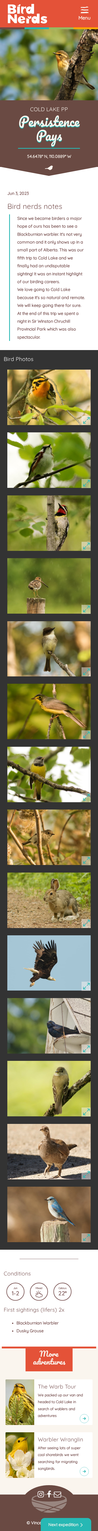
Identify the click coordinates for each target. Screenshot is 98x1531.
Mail (57, 1494)
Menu (84, 18)
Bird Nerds (49, 13)
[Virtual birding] (85, 1468)
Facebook (49, 1494)
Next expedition (63, 1524)
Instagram (40, 1494)
